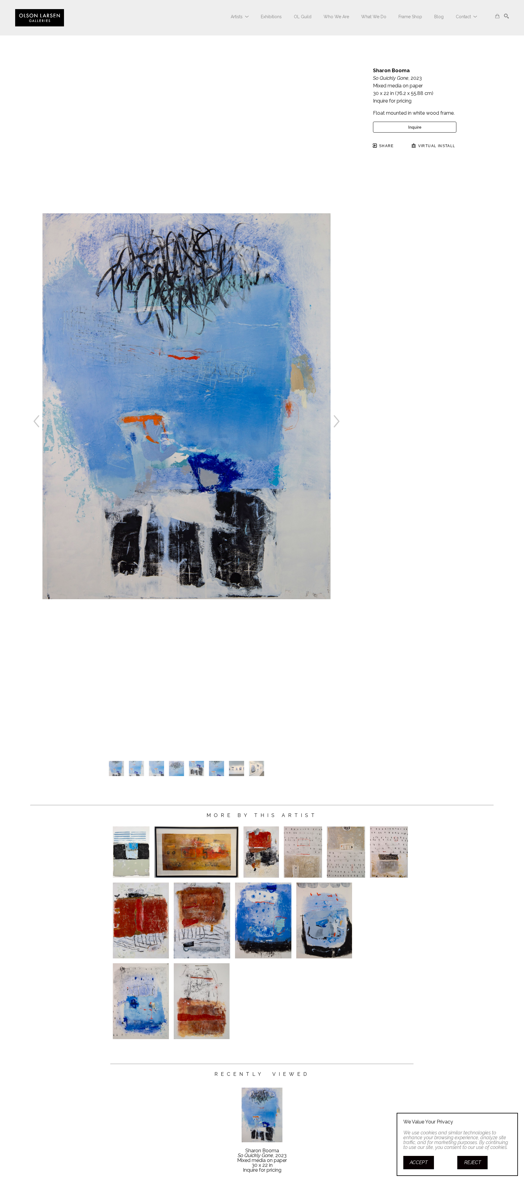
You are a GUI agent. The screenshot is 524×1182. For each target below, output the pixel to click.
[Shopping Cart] (497, 16)
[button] (240, 16)
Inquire (415, 127)
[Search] (506, 16)
